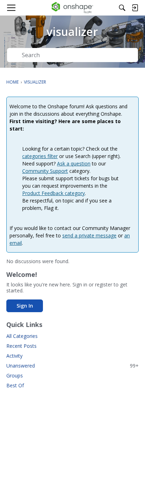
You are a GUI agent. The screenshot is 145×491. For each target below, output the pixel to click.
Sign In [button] (25, 305)
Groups (14, 375)
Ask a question (73, 163)
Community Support (45, 171)
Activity (14, 355)
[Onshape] (73, 8)
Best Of (15, 385)
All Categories (22, 336)
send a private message (89, 235)
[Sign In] (134, 8)
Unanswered (72, 365)
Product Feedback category (53, 193)
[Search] (122, 8)
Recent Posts (21, 346)
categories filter (40, 156)
